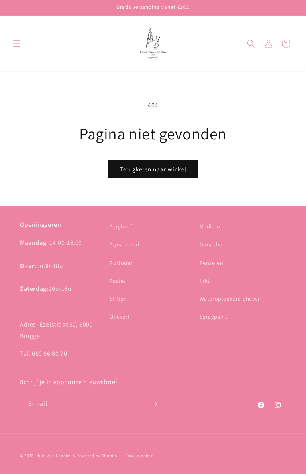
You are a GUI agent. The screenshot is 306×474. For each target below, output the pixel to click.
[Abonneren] (154, 404)
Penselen (212, 262)
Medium (210, 226)
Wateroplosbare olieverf (231, 298)
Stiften (118, 298)
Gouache (211, 244)
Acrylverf (121, 226)
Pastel (118, 280)
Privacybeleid (139, 455)
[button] (17, 43)
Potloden (122, 262)
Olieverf (119, 316)
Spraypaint (214, 316)
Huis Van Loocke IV (56, 455)
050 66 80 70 (49, 353)
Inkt (205, 280)
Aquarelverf (125, 244)
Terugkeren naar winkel (153, 169)
